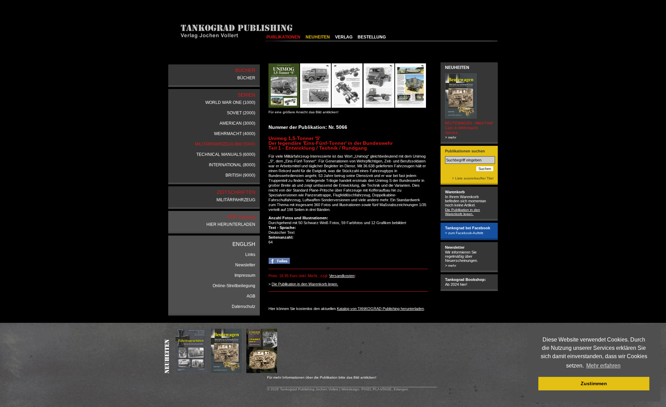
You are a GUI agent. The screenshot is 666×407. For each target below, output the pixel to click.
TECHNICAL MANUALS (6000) (225, 154)
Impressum (244, 275)
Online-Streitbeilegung (234, 285)
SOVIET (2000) (241, 112)
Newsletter (245, 265)
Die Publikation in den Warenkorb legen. (305, 284)
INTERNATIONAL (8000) (232, 164)
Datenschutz (243, 306)
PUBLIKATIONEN (283, 37)
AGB (251, 296)
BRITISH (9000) (240, 175)
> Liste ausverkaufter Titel (472, 178)
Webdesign (350, 389)
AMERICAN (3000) (237, 123)
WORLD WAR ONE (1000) (230, 102)
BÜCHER (246, 78)
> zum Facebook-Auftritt (464, 233)
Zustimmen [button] (594, 383)
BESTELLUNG (372, 37)
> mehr (450, 137)
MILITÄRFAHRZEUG (235, 199)
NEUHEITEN (318, 37)
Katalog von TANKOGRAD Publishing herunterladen (380, 309)
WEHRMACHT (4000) (234, 133)
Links (250, 254)
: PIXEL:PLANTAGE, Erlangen (383, 389)
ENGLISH (243, 244)
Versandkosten (342, 276)
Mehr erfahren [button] (603, 366)
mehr (452, 265)
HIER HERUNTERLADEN (230, 224)
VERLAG (343, 37)
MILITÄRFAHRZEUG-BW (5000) (225, 144)
